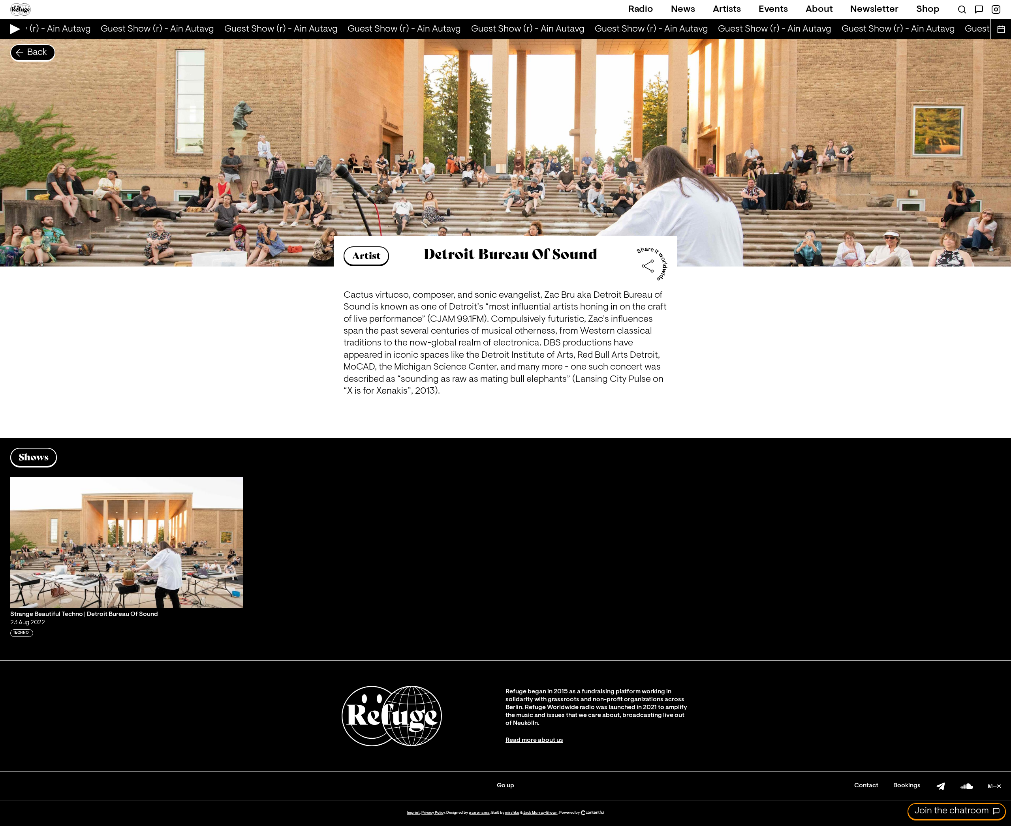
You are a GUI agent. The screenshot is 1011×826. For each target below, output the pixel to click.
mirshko (512, 813)
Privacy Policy (433, 813)
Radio (640, 9)
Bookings (907, 786)
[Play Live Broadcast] (13, 29)
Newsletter (874, 9)
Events (773, 9)
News (683, 9)
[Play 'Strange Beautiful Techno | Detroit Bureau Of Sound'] (126, 542)
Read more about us (534, 740)
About (819, 9)
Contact (866, 786)
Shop (928, 9)
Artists (727, 9)
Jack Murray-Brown (540, 813)
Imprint (413, 813)
